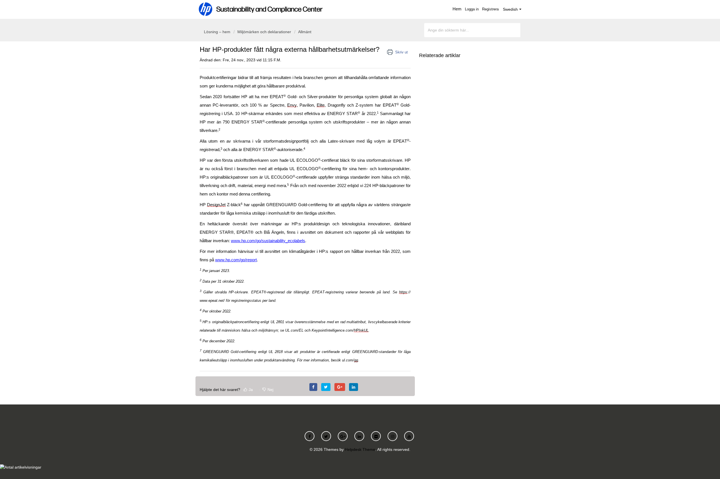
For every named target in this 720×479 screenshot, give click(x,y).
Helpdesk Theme (360, 449)
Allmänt (304, 32)
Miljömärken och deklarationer (264, 32)
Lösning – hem (217, 32)
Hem (457, 8)
